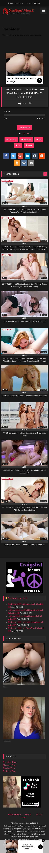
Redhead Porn (9, 771)
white (30, 145)
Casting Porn (9, 768)
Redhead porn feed (17, 598)
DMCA (28, 814)
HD (19, 145)
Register (37, 3)
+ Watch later (24, 128)
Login (28, 3)
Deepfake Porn (9, 762)
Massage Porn (9, 765)
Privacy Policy (14, 814)
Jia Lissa (26, 133)
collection (27, 140)
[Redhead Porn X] (20, 12)
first (40, 140)
